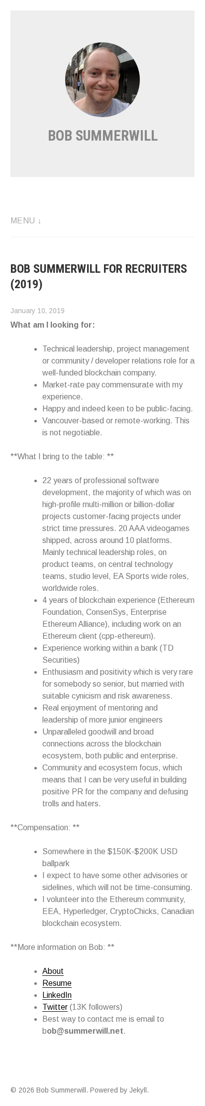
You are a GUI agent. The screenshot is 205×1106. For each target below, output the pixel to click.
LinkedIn (57, 995)
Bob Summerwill (103, 135)
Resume (57, 983)
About (53, 971)
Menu (22, 220)
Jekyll (138, 1090)
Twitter (55, 1007)
